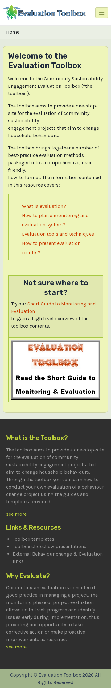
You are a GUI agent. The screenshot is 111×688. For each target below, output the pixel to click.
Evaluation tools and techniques (58, 234)
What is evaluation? (44, 206)
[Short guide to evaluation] (56, 369)
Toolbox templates (33, 539)
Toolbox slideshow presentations (49, 546)
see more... (17, 514)
